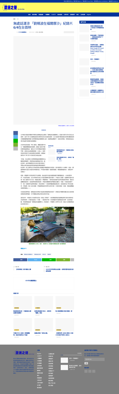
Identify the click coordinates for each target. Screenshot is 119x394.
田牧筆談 (50, 366)
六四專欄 (39, 360)
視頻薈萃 (72, 14)
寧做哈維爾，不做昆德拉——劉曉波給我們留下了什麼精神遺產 (97, 37)
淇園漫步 (50, 358)
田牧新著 (50, 363)
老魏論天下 (51, 371)
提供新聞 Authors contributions (101, 1)
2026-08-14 (93, 94)
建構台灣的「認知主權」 (41, 333)
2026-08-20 (16, 337)
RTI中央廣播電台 (22, 32)
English (89, 14)
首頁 (29, 14)
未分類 (38, 385)
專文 (77, 14)
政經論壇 (41, 14)
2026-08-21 (59, 153)
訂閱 (86, 363)
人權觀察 (47, 14)
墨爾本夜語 (40, 373)
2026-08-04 (93, 40)
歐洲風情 (60, 14)
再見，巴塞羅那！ (95, 59)
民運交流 (50, 356)
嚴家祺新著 (40, 368)
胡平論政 (50, 373)
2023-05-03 (31, 32)
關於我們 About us (78, 1)
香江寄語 (50, 385)
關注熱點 (34, 14)
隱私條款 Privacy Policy (88, 1)
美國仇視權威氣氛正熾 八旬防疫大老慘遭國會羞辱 (97, 27)
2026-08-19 (58, 337)
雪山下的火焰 (51, 383)
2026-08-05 (93, 61)
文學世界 (66, 14)
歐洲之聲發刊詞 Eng (68, 1)
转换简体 (43, 130)
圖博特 (38, 370)
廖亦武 (44, 254)
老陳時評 (50, 368)
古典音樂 (83, 14)
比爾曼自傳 (51, 353)
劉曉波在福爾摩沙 (28, 254)
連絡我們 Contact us (113, 1)
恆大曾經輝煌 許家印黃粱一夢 (63, 311)
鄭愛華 (49, 254)
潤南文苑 (50, 361)
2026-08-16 (93, 86)
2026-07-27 (93, 55)
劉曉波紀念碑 (37, 254)
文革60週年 (40, 382)
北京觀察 (39, 363)
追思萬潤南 (51, 378)
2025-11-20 (72, 369)
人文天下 (53, 14)
